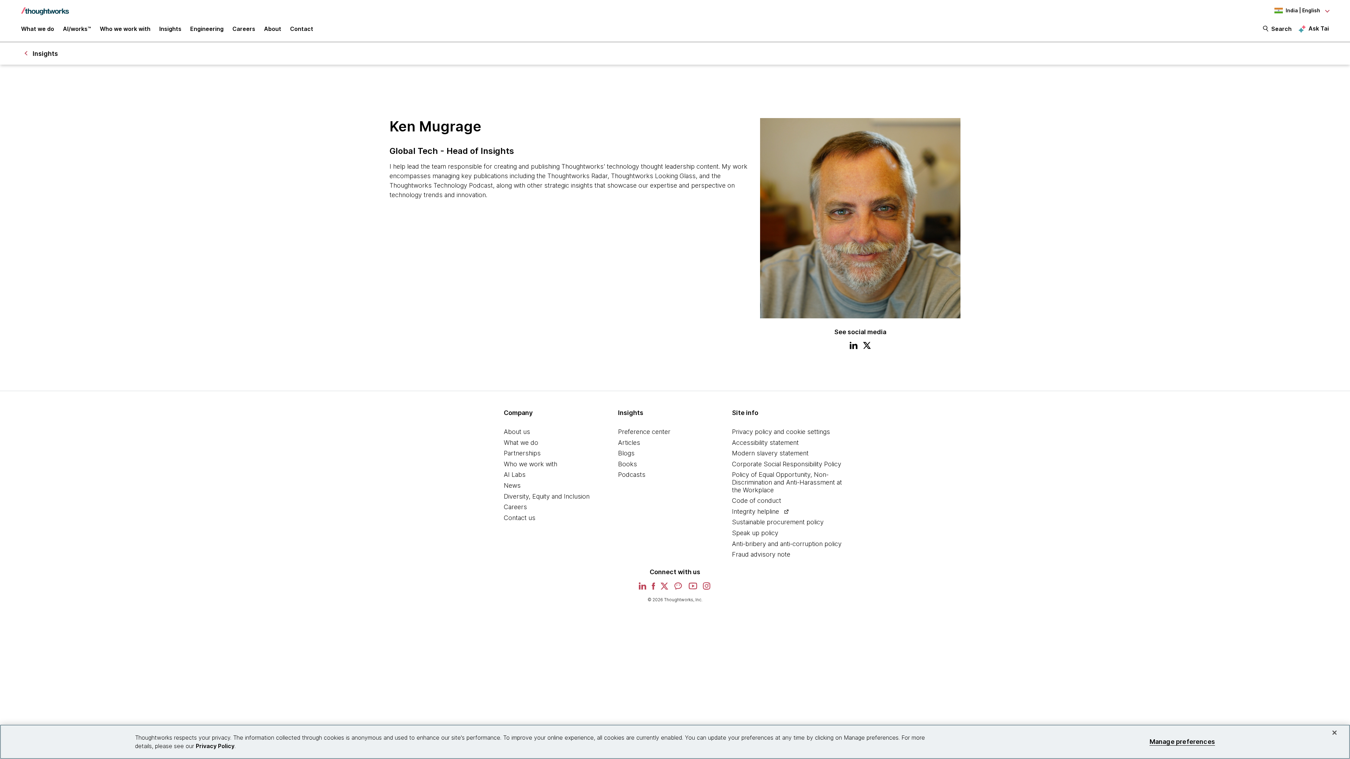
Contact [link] (301, 28)
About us (517, 431)
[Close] (1334, 732)
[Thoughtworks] (45, 7)
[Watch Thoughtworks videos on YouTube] (693, 588)
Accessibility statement (765, 442)
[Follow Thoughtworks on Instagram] (707, 588)
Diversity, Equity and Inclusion (547, 496)
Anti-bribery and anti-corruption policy (787, 543)
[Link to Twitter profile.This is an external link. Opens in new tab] (867, 346)
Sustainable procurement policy (778, 522)
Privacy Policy (215, 746)
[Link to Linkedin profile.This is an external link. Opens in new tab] (853, 346)
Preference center (644, 431)
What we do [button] (37, 28)
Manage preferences (1182, 741)
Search (1281, 28)
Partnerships (522, 453)
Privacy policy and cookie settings (781, 431)
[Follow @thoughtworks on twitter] (664, 588)
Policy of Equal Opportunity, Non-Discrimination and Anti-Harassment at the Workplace (787, 482)
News (512, 485)
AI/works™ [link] (77, 28)
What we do (521, 442)
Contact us (519, 517)
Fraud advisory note (761, 554)
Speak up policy (755, 533)
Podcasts (631, 474)
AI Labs (515, 474)
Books (627, 464)
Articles (629, 442)
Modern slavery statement (770, 453)
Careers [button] (243, 28)
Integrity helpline (755, 511)
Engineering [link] (207, 28)
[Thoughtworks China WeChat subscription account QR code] (678, 588)
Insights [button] (170, 28)
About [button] (272, 28)
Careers (515, 507)
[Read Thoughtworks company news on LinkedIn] (642, 588)
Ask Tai (1319, 28)
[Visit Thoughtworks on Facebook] (653, 588)
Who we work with (530, 464)
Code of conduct (756, 500)
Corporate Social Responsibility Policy (786, 464)
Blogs (626, 453)
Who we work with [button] (125, 28)
